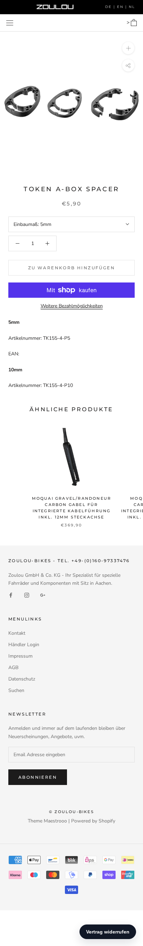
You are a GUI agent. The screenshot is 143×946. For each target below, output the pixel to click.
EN (121, 7)
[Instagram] (26, 595)
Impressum (20, 656)
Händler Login (23, 644)
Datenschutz (21, 679)
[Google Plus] (42, 595)
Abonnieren (37, 777)
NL (132, 7)
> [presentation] (129, 22)
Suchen (16, 690)
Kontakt (16, 633)
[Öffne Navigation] (9, 22)
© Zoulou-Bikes (71, 811)
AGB (13, 667)
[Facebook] (10, 595)
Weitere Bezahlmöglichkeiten (72, 306)
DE (109, 7)
